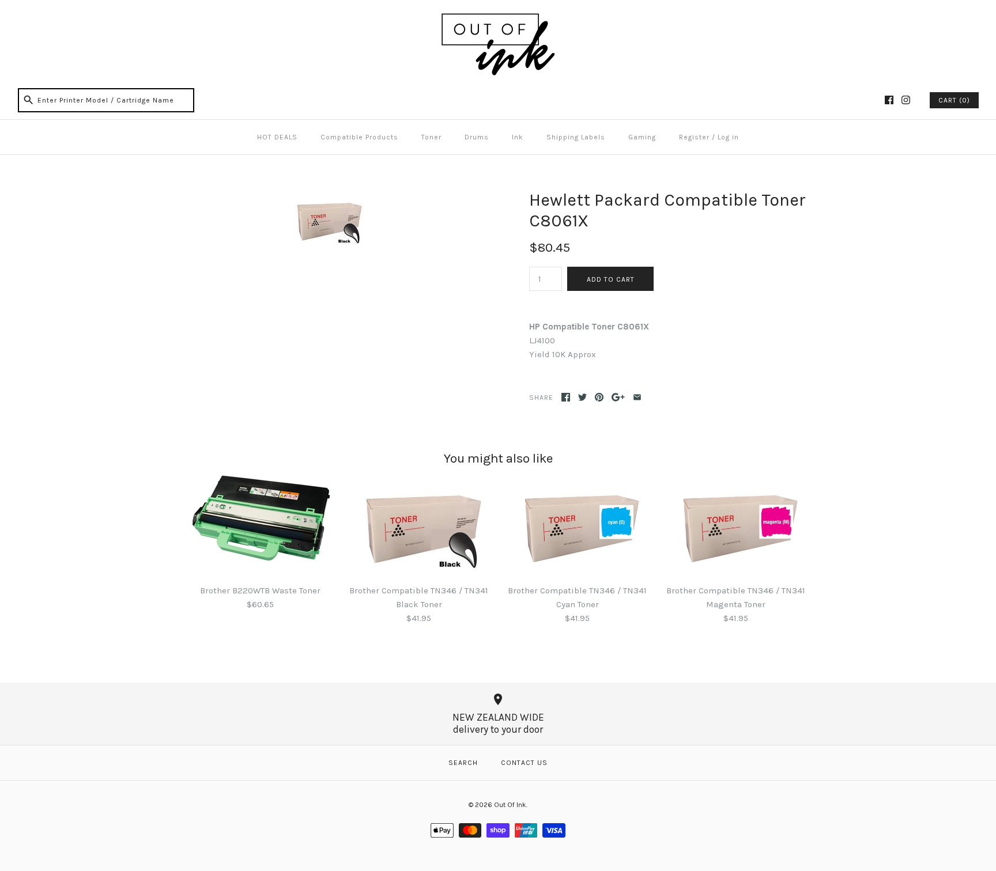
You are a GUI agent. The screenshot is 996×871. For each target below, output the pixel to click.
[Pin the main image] (599, 397)
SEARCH (463, 763)
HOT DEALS (277, 137)
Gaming (642, 137)
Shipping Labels (575, 137)
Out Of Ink (510, 805)
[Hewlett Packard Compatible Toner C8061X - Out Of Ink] (326, 196)
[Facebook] (889, 100)
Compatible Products (359, 137)
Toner (431, 137)
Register (694, 137)
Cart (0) (954, 100)
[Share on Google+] (618, 397)
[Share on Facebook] (565, 397)
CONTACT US (524, 763)
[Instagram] (905, 100)
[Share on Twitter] (582, 397)
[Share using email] (637, 397)
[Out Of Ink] (498, 18)
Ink (517, 137)
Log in (728, 137)
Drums (477, 137)
